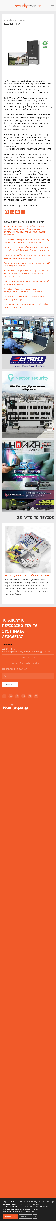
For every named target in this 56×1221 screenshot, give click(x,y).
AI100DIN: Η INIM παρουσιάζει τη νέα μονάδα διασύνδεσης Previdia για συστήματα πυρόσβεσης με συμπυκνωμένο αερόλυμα (26, 230)
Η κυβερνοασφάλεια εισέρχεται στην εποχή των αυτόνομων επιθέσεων (27, 257)
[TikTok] (17, 696)
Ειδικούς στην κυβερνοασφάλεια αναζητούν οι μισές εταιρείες (27, 283)
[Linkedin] (10, 696)
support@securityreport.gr (26, 663)
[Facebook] (4, 696)
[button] (52, 5)
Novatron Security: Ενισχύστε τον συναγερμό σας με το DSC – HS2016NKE (24, 290)
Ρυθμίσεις (25, 1216)
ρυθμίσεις (30, 1211)
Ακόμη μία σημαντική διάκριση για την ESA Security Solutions (27, 264)
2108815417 (26, 657)
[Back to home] (28, 5)
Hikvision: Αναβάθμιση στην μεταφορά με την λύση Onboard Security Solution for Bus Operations (26, 273)
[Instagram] (23, 696)
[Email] (36, 696)
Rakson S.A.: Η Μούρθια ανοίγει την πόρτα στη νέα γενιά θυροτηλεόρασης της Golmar (27, 249)
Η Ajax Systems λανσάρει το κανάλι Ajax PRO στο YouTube (26, 306)
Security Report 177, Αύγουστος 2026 (27, 575)
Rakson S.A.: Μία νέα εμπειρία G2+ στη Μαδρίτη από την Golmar (25, 298)
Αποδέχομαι (10, 1216)
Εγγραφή (9, 684)
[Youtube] (30, 696)
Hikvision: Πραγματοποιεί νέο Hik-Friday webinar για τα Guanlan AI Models (26, 241)
